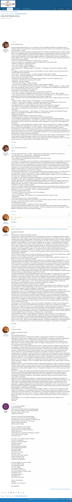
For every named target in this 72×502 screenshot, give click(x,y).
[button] (21, 9)
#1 (70, 42)
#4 (70, 226)
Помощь (62, 499)
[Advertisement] (36, 30)
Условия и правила (40, 499)
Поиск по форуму (14, 11)
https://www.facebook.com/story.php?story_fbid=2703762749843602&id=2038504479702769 (43, 229)
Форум (10, 9)
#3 (70, 214)
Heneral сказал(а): (16, 217)
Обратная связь (31, 499)
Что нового (17, 9)
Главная (4, 9)
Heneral (3, 18)
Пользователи (26, 9)
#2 (70, 145)
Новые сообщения (5, 11)
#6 (70, 403)
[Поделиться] (68, 42)
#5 (70, 327)
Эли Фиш (13, 142)
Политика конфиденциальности (52, 499)
